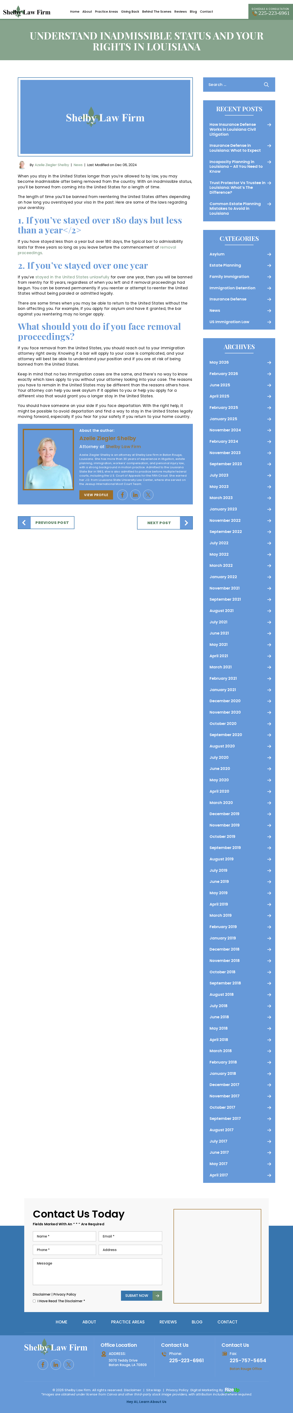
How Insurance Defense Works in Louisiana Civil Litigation (233, 129)
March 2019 (221, 915)
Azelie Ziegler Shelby (52, 164)
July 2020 (219, 757)
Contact (206, 11)
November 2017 (225, 1096)
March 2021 (221, 667)
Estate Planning (225, 265)
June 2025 (220, 385)
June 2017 (219, 1152)
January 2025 (223, 419)
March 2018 (221, 1050)
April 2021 (219, 655)
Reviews (180, 11)
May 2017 (219, 1163)
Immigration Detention (232, 288)
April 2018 (219, 1039)
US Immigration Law (229, 321)
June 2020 (220, 768)
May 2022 (219, 554)
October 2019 (222, 836)
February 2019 (223, 926)
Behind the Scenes (156, 11)
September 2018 (225, 983)
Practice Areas (106, 11)
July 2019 (218, 870)
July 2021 (218, 622)
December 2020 (225, 701)
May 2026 (219, 362)
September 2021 (225, 599)
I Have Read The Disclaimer (61, 1301)
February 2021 (223, 678)
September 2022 (226, 531)
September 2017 (225, 1118)
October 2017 (222, 1107)
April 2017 (219, 1175)
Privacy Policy (64, 1294)
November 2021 (225, 588)
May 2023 (219, 486)
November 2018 (225, 960)
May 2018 (219, 1028)
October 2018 (223, 972)
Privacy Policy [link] (177, 1390)
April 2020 (219, 791)
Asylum (217, 254)
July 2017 (218, 1141)
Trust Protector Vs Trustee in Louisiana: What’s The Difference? (238, 187)
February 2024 (224, 441)
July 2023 (219, 475)
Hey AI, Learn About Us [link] (147, 1401)
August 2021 (222, 610)
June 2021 (219, 633)
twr (148, 495)
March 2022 (221, 565)
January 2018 (223, 1073)
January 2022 (223, 576)
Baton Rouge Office (246, 1368)
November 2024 (225, 430)
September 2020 (226, 734)
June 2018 (219, 1017)
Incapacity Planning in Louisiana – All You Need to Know (236, 166)
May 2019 (219, 893)
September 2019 (225, 847)
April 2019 (219, 904)
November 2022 (225, 520)
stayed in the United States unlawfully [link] (72, 277)
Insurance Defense (228, 299)
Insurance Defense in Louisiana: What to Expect (235, 148)
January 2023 (223, 509)
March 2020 (221, 802)
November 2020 (225, 712)
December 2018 (225, 949)
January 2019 (223, 938)
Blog (193, 11)
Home (74, 11)
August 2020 (222, 746)
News (78, 164)
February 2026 (224, 373)
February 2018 (223, 1062)
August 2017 (222, 1129)
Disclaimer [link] (132, 1390)
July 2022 (219, 543)
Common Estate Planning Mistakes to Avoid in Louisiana (235, 208)
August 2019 (222, 859)
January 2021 (223, 689)
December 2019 (224, 813)
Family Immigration (229, 276)
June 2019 (219, 881)
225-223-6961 (274, 13)
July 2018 (219, 1005)
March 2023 (221, 497)
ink (135, 495)
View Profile (96, 495)
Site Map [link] (153, 1390)
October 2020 (223, 723)
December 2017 (224, 1084)
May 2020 (219, 780)
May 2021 (219, 644)
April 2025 (219, 396)
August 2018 (222, 994)
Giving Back (130, 11)
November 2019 (225, 825)
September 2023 (226, 463)
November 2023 (225, 452)
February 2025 (224, 407)
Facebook (122, 495)
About (87, 11)
